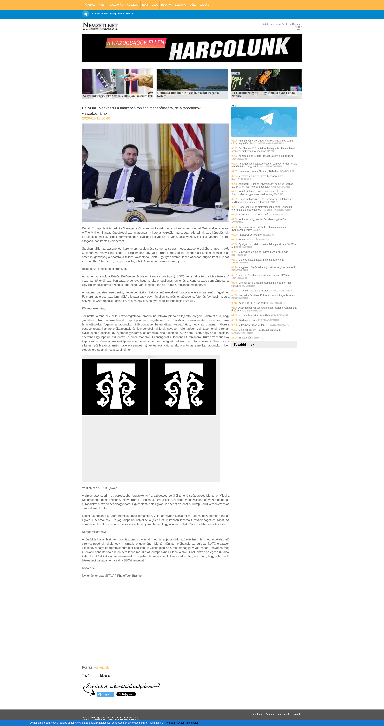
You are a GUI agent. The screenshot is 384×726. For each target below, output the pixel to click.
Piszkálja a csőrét (248, 320)
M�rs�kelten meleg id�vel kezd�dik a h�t (263, 252)
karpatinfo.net (241, 179)
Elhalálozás (245, 337)
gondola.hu (239, 159)
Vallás (204, 4)
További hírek (244, 344)
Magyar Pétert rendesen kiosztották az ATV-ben (264, 275)
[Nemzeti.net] (100, 26)
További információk (187, 722)
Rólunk (296, 714)
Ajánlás (270, 714)
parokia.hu (281, 315)
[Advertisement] (115, 453)
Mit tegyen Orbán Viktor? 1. (253, 325)
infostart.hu (273, 166)
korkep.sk (101, 667)
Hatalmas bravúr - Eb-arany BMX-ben (259, 171)
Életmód (181, 4)
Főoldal (89, 4)
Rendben (170, 722)
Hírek (102, 4)
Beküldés (257, 714)
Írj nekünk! (283, 714)
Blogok (166, 4)
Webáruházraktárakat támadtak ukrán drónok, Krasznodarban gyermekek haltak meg (259, 193)
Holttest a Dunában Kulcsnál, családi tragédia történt (188, 94)
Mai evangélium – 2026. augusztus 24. (260, 329)
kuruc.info (238, 255)
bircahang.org (275, 303)
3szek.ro (278, 214)
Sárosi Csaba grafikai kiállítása (255, 214)
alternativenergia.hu (272, 143)
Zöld (193, 4)
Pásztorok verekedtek (250, 234)
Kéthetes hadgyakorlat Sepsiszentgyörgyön (262, 219)
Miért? (129, 13)
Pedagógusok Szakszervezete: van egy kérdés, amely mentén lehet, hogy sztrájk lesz (264, 165)
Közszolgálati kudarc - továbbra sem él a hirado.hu (266, 156)
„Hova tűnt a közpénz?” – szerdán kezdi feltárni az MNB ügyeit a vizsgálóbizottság (262, 200)
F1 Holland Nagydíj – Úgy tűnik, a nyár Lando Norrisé (263, 94)
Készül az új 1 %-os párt (252, 303)
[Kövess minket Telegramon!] (264, 136)
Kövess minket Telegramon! (108, 13)
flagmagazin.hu (268, 320)
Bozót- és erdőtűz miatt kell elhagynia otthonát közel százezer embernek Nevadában (263, 150)
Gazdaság (116, 4)
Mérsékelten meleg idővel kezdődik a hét (261, 176)
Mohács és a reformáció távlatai (256, 315)
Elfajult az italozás (248, 239)
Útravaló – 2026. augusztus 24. (255, 290)
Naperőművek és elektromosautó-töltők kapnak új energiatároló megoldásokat (261, 208)
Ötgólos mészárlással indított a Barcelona (261, 259)
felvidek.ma (254, 310)
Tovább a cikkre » (96, 676)
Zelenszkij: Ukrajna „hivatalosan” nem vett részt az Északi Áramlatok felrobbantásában (262, 185)
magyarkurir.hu (283, 290)
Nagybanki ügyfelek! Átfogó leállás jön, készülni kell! (118, 96)
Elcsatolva (150, 4)
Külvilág (133, 4)
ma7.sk (271, 151)
